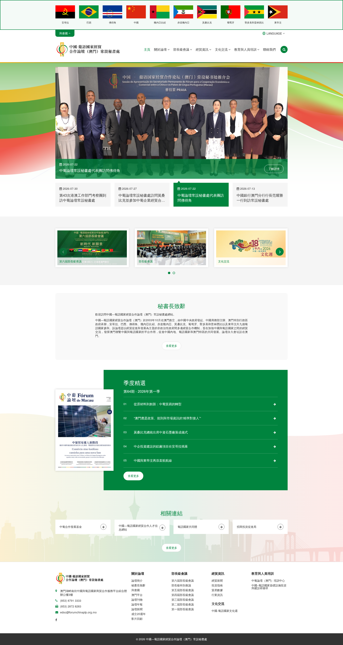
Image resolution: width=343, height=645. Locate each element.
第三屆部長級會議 (183, 600)
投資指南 (217, 586)
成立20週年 (138, 614)
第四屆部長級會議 (183, 595)
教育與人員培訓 (245, 49)
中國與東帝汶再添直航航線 (153, 461)
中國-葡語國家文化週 (225, 611)
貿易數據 (217, 591)
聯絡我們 (269, 49)
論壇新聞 (137, 610)
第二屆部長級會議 (183, 605)
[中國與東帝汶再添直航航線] (275, 461)
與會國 (135, 591)
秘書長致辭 (138, 586)
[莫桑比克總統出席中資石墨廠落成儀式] (275, 433)
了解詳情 (273, 169)
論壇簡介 (137, 581)
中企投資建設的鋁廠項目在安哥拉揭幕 (161, 447)
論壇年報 (137, 605)
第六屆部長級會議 (183, 581)
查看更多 (171, 346)
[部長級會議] (92, 248)
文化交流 (221, 49)
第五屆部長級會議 (183, 591)
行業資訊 (217, 595)
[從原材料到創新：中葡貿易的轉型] (275, 405)
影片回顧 (137, 619)
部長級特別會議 (181, 586)
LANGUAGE (274, 33)
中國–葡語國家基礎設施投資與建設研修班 (268, 587)
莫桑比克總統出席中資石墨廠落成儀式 (161, 432)
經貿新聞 (217, 581)
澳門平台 (137, 595)
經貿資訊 (202, 49)
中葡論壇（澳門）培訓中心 (268, 581)
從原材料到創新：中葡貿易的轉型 (157, 404)
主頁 (147, 49)
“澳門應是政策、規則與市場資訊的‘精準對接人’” (167, 418)
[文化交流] (171, 248)
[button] (63, 252)
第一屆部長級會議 (183, 610)
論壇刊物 (137, 600)
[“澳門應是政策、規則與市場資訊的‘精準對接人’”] (275, 419)
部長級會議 (181, 49)
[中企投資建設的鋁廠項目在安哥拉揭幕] (275, 447)
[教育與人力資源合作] (251, 248)
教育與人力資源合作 (230, 262)
